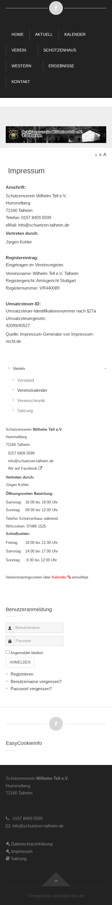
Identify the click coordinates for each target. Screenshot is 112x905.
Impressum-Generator (41, 334)
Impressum (21, 851)
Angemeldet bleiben (26, 653)
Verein (19, 368)
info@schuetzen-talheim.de (29, 461)
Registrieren (22, 674)
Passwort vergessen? (31, 688)
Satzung (25, 410)
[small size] (96, 154)
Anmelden (20, 662)
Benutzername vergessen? (36, 681)
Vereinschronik (31, 400)
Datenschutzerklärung (31, 843)
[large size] (104, 154)
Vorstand (25, 380)
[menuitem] (17, 34)
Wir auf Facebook (22, 468)
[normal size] (100, 154)
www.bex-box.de (68, 895)
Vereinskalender (32, 390)
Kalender (59, 577)
